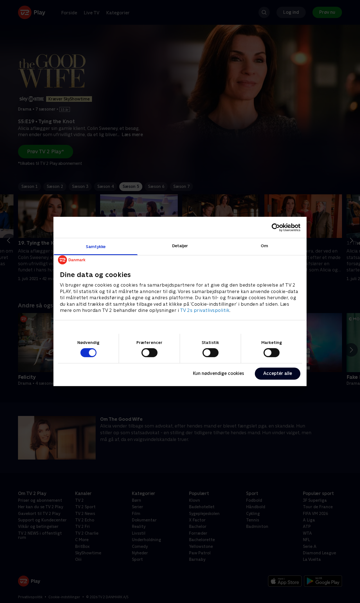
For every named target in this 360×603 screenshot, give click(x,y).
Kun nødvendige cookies (218, 373)
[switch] (149, 352)
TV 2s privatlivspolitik (205, 310)
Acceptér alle (277, 373)
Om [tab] (264, 245)
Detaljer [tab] (180, 245)
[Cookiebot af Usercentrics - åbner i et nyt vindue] (275, 227)
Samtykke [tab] (96, 246)
